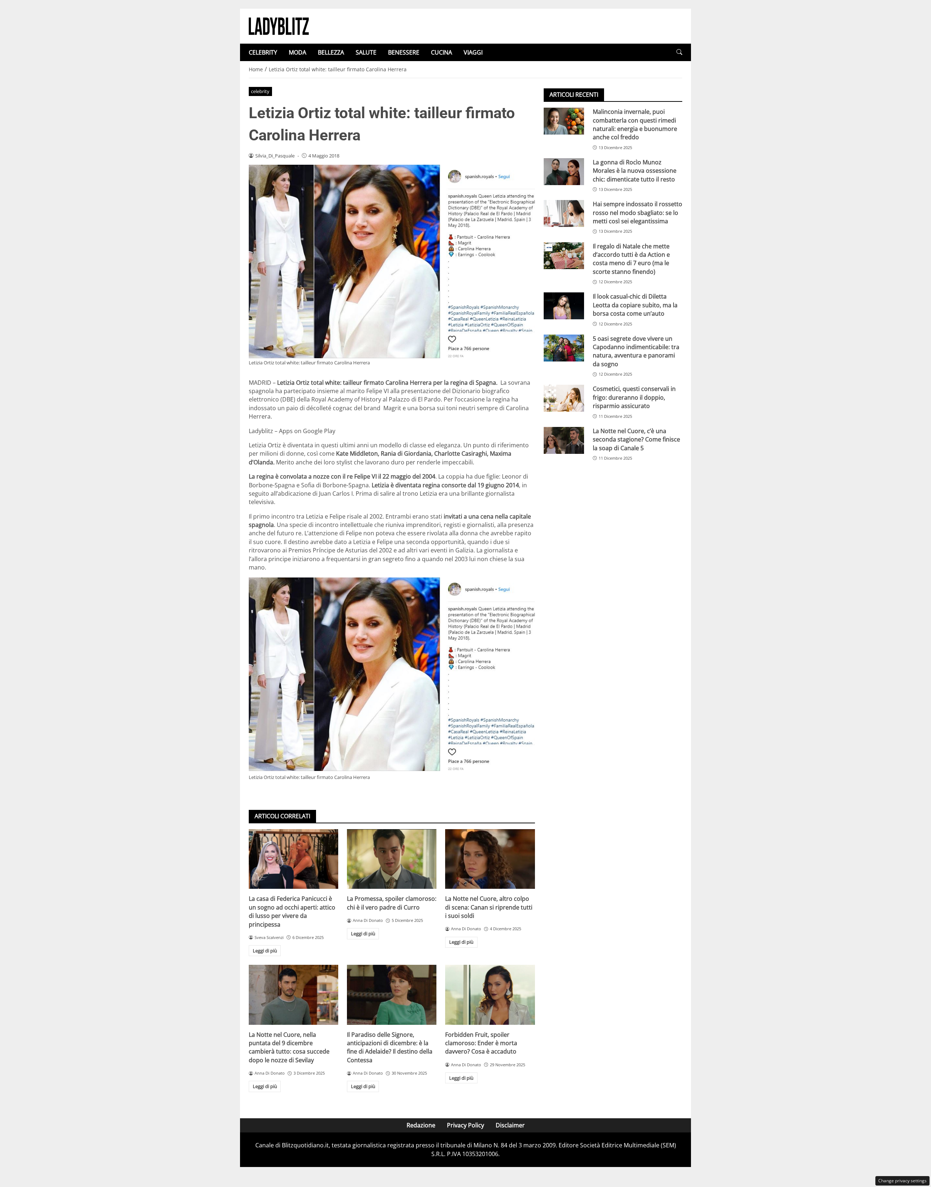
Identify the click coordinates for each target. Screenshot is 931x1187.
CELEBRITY (263, 52)
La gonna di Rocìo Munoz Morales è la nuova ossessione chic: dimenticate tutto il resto (634, 170)
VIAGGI (473, 52)
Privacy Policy (465, 1125)
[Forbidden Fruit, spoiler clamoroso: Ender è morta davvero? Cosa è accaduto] (490, 994)
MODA (297, 52)
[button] (679, 52)
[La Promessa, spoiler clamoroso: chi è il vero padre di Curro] (391, 859)
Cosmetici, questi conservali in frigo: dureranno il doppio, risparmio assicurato (634, 397)
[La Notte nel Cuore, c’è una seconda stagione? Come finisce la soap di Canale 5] (564, 440)
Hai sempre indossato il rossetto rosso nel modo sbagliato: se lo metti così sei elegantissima (637, 212)
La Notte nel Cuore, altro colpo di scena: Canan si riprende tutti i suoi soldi (488, 907)
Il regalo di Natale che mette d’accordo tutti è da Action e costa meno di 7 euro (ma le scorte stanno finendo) (631, 258)
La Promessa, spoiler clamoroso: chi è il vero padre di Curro (391, 903)
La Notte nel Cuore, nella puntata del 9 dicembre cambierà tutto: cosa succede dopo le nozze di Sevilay (289, 1047)
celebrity (260, 91)
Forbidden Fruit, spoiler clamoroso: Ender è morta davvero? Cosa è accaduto (481, 1043)
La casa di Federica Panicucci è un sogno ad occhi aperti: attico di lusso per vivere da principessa (292, 911)
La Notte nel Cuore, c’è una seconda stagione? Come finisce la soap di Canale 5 (636, 439)
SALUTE (366, 52)
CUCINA (441, 52)
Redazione (421, 1125)
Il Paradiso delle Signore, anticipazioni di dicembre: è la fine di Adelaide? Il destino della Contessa (389, 1047)
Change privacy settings (902, 1181)
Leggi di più (265, 950)
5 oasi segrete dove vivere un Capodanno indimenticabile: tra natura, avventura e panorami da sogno (636, 351)
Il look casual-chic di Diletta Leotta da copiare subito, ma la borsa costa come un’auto (635, 304)
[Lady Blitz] (279, 25)
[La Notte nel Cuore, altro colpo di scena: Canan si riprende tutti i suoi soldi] (490, 859)
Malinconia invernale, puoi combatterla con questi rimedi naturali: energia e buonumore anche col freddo (635, 124)
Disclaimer (510, 1125)
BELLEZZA (331, 52)
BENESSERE (403, 52)
